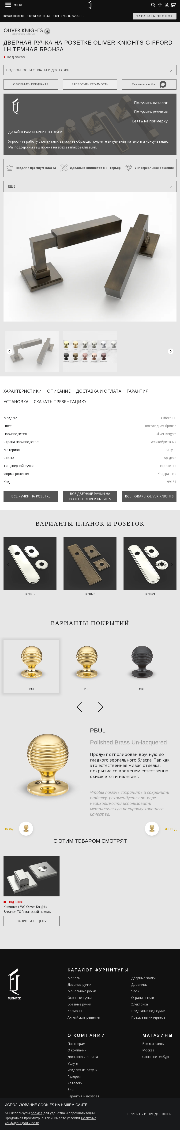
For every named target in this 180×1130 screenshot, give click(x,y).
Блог (71, 1089)
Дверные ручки (79, 984)
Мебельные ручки (82, 991)
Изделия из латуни (83, 1070)
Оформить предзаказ (30, 84)
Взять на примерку (150, 121)
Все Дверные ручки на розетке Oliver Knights (90, 496)
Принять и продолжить (149, 1114)
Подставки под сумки (148, 1011)
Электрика (139, 1004)
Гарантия (137, 391)
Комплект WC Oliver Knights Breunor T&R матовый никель (27, 909)
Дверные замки (143, 978)
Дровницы (139, 984)
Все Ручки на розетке (30, 496)
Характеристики (23, 391)
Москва (148, 1050)
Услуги (73, 1063)
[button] (170, 351)
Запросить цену (31, 921)
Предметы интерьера (148, 1017)
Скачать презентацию (60, 401)
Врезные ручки (79, 1004)
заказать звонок (154, 16)
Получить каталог (151, 102)
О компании (77, 1050)
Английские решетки (84, 1017)
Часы (135, 991)
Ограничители (142, 997)
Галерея (74, 1076)
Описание (59, 391)
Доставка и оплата (98, 391)
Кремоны (75, 1011)
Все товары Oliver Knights (149, 496)
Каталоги (75, 1083)
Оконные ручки (80, 997)
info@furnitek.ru (14, 16)
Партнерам (76, 1043)
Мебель (74, 978)
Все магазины (153, 1043)
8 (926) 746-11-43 (38, 16)
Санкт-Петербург (156, 1056)
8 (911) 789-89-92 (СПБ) (68, 16)
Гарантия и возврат (83, 1096)
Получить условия (151, 111)
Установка (16, 401)
